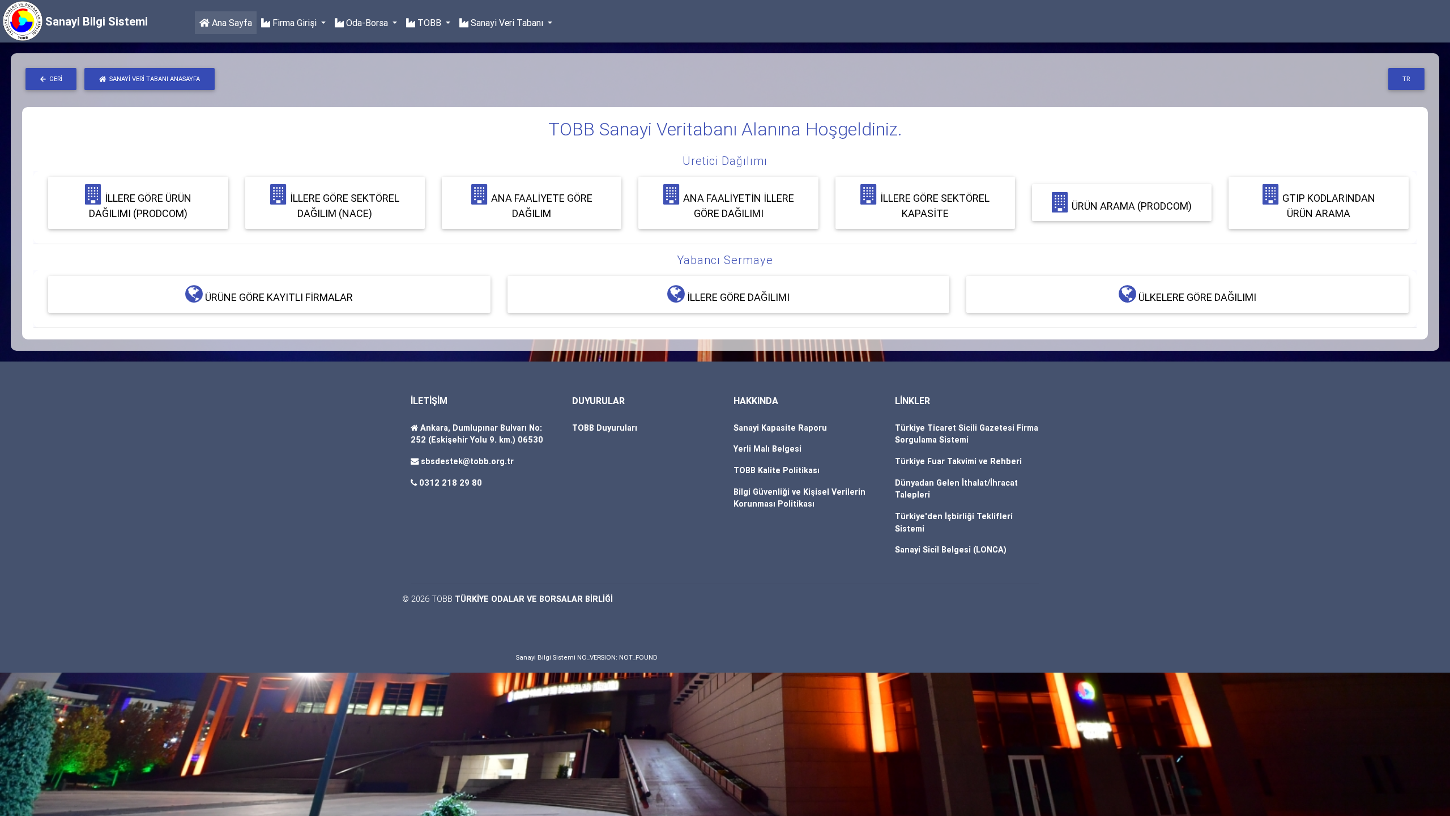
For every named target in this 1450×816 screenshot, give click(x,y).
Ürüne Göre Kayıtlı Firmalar (278, 297)
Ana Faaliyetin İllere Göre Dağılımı (737, 206)
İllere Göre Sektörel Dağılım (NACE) (343, 206)
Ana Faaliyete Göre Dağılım (540, 206)
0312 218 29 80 (450, 483)
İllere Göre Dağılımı (737, 297)
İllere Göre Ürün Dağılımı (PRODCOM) (140, 206)
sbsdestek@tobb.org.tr (467, 461)
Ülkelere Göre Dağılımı (1196, 297)
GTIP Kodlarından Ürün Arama (1327, 206)
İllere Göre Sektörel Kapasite (934, 206)
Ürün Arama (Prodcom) (1130, 205)
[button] (725, 161)
